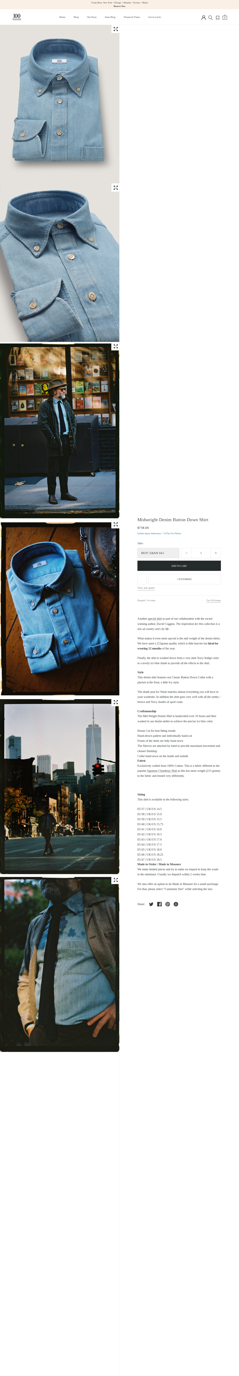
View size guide (146, 588)
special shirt (155, 618)
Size (139, 543)
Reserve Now (119, 6)
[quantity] (186, 553)
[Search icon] (210, 17)
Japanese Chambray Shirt (162, 770)
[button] (115, 29)
